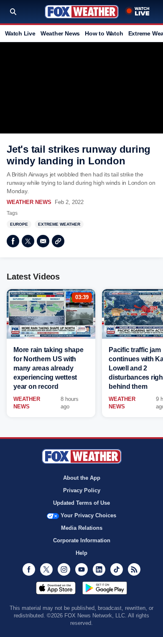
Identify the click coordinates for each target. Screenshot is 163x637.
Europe (19, 224)
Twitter (28, 241)
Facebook (13, 241)
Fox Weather (82, 11)
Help (81, 553)
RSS (134, 569)
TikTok (116, 569)
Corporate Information (81, 540)
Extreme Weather (59, 224)
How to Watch (104, 33)
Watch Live (20, 33)
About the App (81, 478)
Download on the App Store (56, 587)
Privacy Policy (81, 490)
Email (43, 241)
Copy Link (58, 241)
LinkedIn (99, 569)
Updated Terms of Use (81, 503)
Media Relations (81, 528)
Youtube (81, 569)
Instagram (64, 569)
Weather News (60, 33)
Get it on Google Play (104, 587)
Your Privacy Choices (88, 515)
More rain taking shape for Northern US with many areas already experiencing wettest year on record (48, 368)
